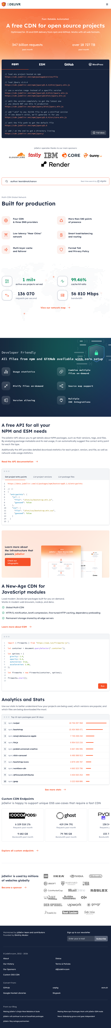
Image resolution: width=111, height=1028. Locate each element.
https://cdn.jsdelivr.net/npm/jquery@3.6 (26, 125)
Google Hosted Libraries (14, 993)
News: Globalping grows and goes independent (76, 1016)
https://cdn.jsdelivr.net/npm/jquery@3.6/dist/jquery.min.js (36, 93)
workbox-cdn (17, 768)
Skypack (57, 993)
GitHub (6, 987)
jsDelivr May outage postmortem (16, 1021)
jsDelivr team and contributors (31, 932)
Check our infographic (13, 562)
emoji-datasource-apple (22, 736)
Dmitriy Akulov (21, 935)
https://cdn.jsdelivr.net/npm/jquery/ (24, 133)
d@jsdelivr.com (62, 969)
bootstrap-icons (18, 762)
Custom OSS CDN (11, 974)
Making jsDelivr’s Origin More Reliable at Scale (21, 1011)
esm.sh (105, 987)
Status (58, 958)
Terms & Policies (63, 964)
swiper (14, 723)
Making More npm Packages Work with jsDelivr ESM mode (80, 1011)
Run (102, 686)
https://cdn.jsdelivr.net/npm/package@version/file (31, 77)
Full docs (100, 132)
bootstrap (15, 729)
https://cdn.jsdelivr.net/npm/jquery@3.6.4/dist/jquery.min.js (37, 85)
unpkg (55, 987)
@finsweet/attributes (21, 775)
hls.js (13, 742)
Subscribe (101, 939)
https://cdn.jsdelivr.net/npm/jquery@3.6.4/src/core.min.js (36, 117)
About (6, 958)
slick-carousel (17, 755)
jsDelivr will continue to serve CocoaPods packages (23, 1016)
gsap (13, 781)
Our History (8, 964)
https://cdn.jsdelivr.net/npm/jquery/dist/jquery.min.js (34, 106)
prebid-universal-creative (22, 749)
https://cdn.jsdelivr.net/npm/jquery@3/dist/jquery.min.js (35, 95)
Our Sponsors (9, 969)
